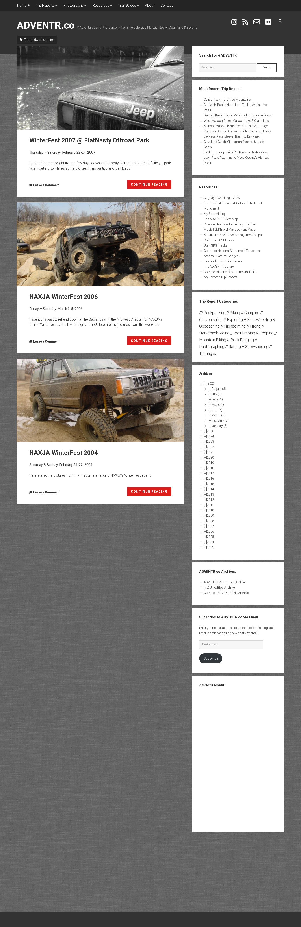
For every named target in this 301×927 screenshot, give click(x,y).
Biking (235, 312)
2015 (210, 484)
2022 (210, 447)
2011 (210, 505)
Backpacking (214, 312)
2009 (210, 515)
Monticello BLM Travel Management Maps (233, 235)
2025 (210, 431)
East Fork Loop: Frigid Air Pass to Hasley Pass (236, 152)
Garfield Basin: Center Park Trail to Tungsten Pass (238, 115)
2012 (210, 499)
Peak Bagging (242, 339)
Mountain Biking (212, 339)
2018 (210, 468)
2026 (211, 383)
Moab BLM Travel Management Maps (229, 229)
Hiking (255, 326)
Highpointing (235, 326)
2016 (210, 478)
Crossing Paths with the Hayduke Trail (230, 224)
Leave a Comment (46, 185)
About (149, 5)
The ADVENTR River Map (221, 219)
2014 (210, 489)
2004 (210, 542)
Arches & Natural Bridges (221, 256)
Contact (166, 5)
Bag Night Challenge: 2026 (222, 198)
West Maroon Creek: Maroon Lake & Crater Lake (236, 120)
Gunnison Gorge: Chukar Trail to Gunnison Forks (237, 131)
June (217, 399)
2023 (210, 441)
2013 (210, 494)
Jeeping (266, 333)
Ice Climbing (244, 333)
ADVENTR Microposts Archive (225, 582)
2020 (210, 457)
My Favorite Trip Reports (221, 277)
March (218, 415)
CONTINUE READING (151, 185)
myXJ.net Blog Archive (219, 587)
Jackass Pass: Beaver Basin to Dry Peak (231, 136)
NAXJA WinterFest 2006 (100, 244)
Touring (205, 353)
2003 (210, 547)
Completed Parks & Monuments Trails (230, 272)
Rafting (235, 346)
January (219, 426)
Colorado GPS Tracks (219, 240)
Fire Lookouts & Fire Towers (223, 261)
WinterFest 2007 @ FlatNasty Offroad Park (100, 88)
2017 (210, 473)
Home (22, 5)
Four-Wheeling (259, 319)
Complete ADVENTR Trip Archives (227, 593)
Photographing (211, 346)
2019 (210, 462)
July (217, 394)
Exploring (235, 319)
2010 (210, 510)
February (220, 420)
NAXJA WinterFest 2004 (100, 400)
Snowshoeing (256, 346)
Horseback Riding (214, 333)
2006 (210, 531)
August (219, 389)
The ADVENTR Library (219, 266)
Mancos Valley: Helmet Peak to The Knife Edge (236, 126)
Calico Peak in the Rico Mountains (227, 99)
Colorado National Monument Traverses (232, 250)
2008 (210, 521)
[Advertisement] (238, 759)
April (217, 410)
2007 (210, 526)
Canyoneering (211, 319)
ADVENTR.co (45, 25)
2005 (210, 536)
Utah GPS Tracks (215, 245)
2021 (210, 452)
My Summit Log (215, 214)
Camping (251, 312)
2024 (210, 436)
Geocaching (209, 326)
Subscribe (211, 658)
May (218, 404)
